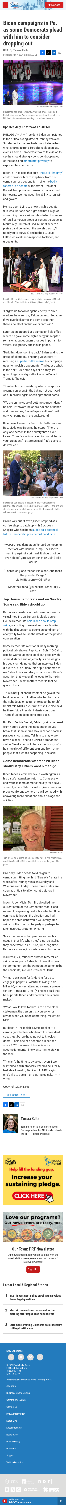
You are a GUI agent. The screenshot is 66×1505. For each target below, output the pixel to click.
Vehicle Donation (14, 1462)
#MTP (32, 562)
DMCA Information (15, 1414)
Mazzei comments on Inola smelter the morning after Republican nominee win (32, 1312)
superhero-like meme (30, 361)
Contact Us (11, 1407)
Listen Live (11, 1421)
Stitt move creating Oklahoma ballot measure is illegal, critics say (36, 1326)
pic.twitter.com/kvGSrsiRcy (33, 579)
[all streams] (62, 1501)
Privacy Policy (13, 1441)
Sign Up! (33, 1269)
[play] (5, 1501)
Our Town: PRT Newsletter (33, 1249)
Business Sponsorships (18, 1393)
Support (10, 1455)
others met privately (36, 160)
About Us (11, 1386)
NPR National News (17, 1095)
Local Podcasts (14, 1428)
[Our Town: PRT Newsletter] (33, 1227)
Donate (55, 4)
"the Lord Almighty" (51, 172)
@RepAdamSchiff (32, 557)
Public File (11, 1448)
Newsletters (12, 1435)
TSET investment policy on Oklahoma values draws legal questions (35, 1297)
